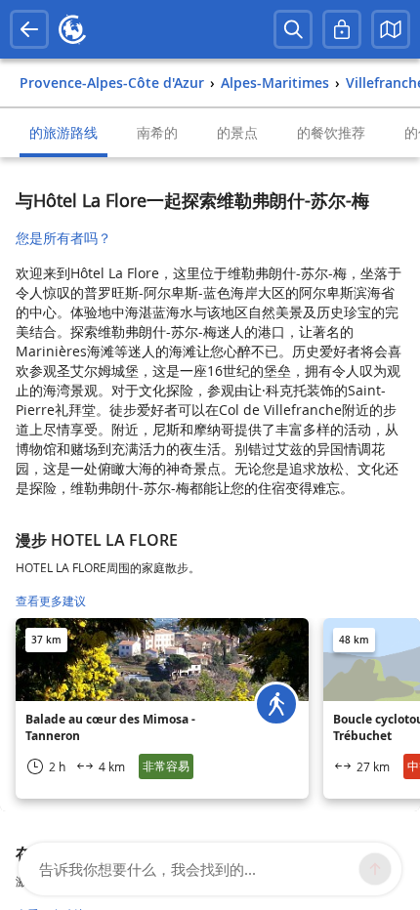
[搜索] (293, 29)
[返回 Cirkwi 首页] (72, 29)
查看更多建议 (51, 601)
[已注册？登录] (341, 29)
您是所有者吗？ (63, 237)
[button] (390, 29)
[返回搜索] (29, 29)
